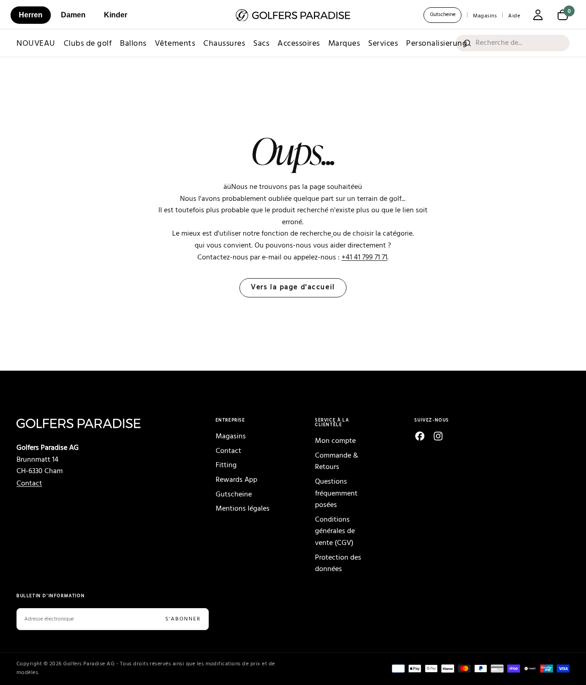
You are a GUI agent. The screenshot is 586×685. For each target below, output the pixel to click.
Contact (29, 484)
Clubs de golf (88, 43)
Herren (31, 15)
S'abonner (183, 619)
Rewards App (236, 480)
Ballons (133, 43)
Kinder (115, 15)
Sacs (261, 43)
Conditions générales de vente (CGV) (335, 531)
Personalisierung (436, 43)
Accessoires (298, 43)
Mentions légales (243, 509)
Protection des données (338, 564)
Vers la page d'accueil (293, 287)
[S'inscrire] (538, 16)
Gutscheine (443, 14)
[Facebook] (419, 436)
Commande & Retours (336, 462)
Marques (344, 43)
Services (383, 43)
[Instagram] (438, 436)
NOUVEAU (35, 43)
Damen (73, 15)
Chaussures (224, 43)
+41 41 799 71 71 (364, 258)
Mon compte (335, 441)
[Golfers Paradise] (94, 423)
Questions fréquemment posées (336, 493)
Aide (514, 16)
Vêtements (175, 43)
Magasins (485, 16)
